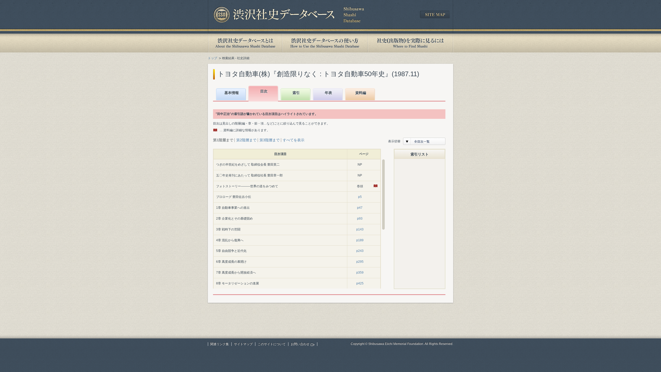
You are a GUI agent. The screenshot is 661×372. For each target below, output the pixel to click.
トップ (212, 58)
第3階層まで (269, 140)
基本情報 (231, 93)
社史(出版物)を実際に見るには (410, 43)
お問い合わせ (300, 344)
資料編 (360, 93)
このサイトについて (272, 344)
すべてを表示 (293, 140)
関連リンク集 (219, 344)
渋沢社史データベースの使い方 (325, 43)
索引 (296, 93)
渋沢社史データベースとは (245, 43)
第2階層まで (246, 140)
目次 (263, 91)
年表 (328, 93)
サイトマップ (243, 344)
